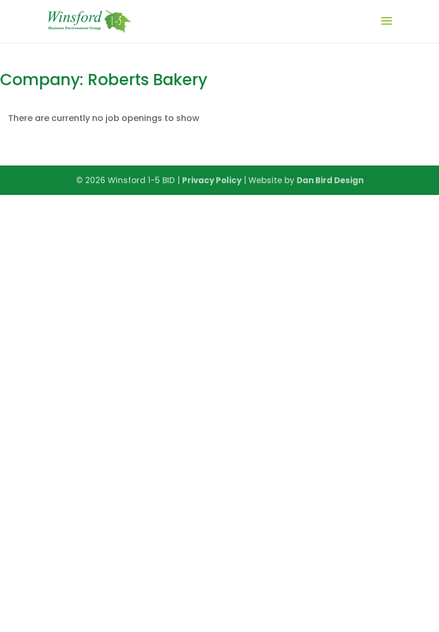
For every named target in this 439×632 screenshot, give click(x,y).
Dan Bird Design (330, 180)
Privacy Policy (211, 180)
